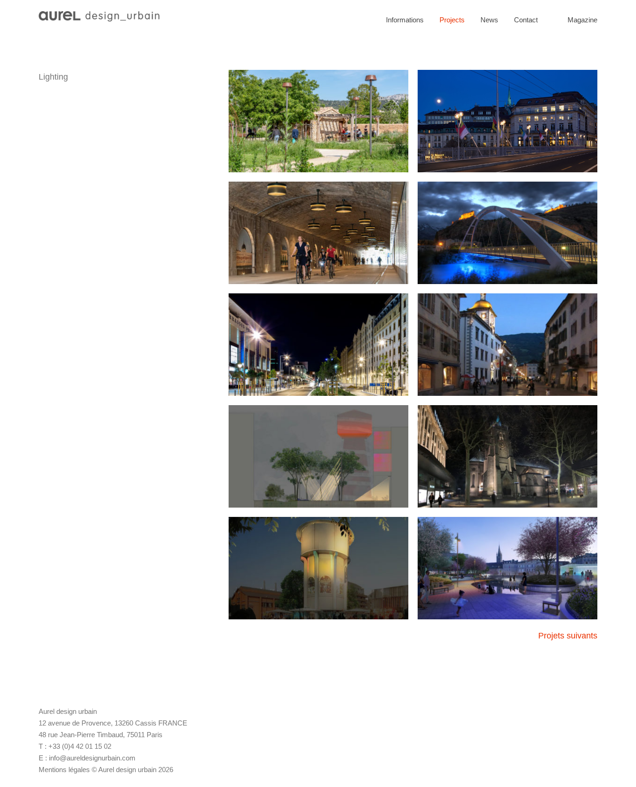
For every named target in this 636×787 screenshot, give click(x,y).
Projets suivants (567, 635)
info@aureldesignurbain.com (92, 758)
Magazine (582, 20)
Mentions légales (64, 769)
